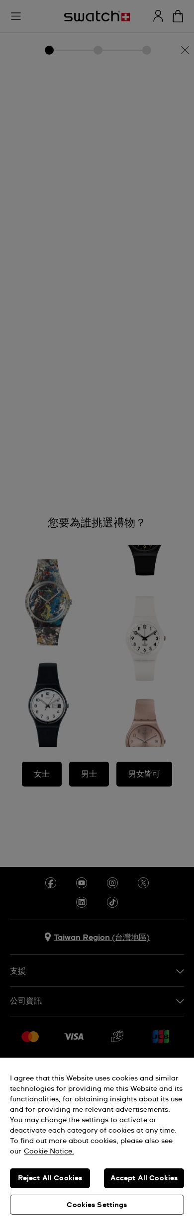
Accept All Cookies (144, 1178)
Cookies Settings (97, 1205)
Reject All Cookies (50, 1178)
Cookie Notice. (49, 1151)
